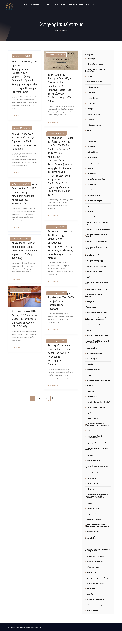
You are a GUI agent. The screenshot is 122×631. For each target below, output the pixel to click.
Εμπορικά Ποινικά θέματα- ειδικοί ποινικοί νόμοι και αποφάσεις (97, 318)
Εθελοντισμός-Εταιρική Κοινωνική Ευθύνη (97, 283)
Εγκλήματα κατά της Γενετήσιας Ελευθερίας (96, 235)
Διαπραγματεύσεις (93, 163)
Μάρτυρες (90, 386)
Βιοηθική (89, 136)
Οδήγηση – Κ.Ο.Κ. (92, 418)
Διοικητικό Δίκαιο (92, 217)
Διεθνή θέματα (91, 184)
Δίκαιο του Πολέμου (93, 195)
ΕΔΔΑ (88, 277)
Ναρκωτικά (90, 391)
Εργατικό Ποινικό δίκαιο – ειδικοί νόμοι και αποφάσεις (97, 341)
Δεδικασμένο (91, 147)
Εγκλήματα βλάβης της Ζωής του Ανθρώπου (96, 223)
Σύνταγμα (90, 544)
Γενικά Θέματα (91, 141)
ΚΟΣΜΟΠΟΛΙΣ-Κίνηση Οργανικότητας (98, 380)
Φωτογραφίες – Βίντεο (76, 5)
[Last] (53, 398)
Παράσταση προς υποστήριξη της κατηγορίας (96, 449)
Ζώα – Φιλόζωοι (92, 359)
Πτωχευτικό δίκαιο (93, 514)
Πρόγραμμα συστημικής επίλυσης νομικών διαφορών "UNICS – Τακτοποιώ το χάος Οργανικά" (96, 496)
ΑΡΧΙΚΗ (25, 5)
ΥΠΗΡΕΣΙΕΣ (48, 5)
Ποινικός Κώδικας (92, 484)
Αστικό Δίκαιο (91, 103)
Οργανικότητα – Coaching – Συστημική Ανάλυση (95, 436)
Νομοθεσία (90, 413)
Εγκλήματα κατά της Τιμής (95, 261)
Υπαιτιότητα (91, 589)
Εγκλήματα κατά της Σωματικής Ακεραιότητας (96, 254)
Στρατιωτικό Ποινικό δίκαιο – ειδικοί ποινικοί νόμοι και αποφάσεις (97, 525)
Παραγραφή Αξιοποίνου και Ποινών (98, 443)
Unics (17, 56)
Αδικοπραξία (91, 59)
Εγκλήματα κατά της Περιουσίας (97, 241)
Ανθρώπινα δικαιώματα (94, 82)
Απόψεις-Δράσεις (92, 98)
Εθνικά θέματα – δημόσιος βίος (97, 289)
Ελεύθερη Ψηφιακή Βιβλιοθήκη (97, 312)
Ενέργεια (89, 330)
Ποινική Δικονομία (92, 473)
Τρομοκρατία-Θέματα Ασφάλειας (97, 578)
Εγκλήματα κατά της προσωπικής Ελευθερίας (96, 247)
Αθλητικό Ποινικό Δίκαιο (95, 64)
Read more (16, 115)
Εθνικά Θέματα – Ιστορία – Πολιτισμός (94, 295)
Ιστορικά (89, 375)
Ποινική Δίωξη (91, 478)
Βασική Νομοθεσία (61, 5)
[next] (46, 398)
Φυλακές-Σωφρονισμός (94, 605)
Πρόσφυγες (90, 503)
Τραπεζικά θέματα (92, 572)
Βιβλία (89, 130)
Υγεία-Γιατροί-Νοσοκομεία (95, 583)
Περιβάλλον (90, 455)
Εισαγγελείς (90, 302)
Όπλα (88, 430)
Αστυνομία (90, 109)
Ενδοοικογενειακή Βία (94, 325)
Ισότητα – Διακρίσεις (93, 370)
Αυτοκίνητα (90, 120)
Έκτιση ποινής (91, 307)
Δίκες (88, 206)
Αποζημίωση (91, 93)
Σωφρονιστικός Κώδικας (95, 562)
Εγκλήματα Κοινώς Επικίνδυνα (96, 266)
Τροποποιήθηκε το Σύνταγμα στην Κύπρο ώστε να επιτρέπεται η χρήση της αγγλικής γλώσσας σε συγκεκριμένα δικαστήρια (60, 353)
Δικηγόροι (90, 211)
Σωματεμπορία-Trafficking (95, 556)
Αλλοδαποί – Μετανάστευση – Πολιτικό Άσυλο (95, 70)
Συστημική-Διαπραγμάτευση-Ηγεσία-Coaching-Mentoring (97, 550)
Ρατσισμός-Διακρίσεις (94, 519)
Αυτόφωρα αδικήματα (94, 125)
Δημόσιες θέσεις (92, 152)
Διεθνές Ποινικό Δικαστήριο (96, 179)
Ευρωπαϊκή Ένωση (92, 348)
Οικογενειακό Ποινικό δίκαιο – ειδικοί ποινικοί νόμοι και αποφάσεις (97, 424)
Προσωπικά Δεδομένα (94, 508)
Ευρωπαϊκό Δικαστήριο (94, 353)
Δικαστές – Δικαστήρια (94, 201)
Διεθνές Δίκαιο (91, 174)
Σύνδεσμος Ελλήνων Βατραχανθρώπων (92, 537)
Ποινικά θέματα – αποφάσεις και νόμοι (96, 466)
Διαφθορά (90, 168)
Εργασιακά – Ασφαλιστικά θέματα (97, 336)
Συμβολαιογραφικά (93, 531)
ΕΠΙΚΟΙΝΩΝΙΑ (90, 5)
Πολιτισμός (90, 489)
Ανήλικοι (89, 76)
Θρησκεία (90, 364)
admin (52, 133)
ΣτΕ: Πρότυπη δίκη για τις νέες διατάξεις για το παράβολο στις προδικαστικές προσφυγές (61, 301)
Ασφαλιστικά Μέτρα (93, 114)
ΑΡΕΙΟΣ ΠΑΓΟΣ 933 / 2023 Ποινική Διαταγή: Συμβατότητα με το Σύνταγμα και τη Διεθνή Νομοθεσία (24, 141)
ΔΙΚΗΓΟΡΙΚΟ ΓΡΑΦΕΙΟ (36, 5)
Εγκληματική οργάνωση (94, 272)
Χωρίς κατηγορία (92, 610)
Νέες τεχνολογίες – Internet (96, 407)
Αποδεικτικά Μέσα (93, 87)
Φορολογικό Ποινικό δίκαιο (96, 599)
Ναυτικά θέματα (92, 397)
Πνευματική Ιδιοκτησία (94, 461)
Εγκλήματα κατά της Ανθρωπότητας (98, 229)
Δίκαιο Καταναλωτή (93, 190)
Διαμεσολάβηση (92, 157)
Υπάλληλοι (90, 594)
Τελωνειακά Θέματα (93, 567)
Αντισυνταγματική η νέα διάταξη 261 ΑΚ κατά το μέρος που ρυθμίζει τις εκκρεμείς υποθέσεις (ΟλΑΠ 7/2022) (24, 319)
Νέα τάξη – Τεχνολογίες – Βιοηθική (98, 402)
